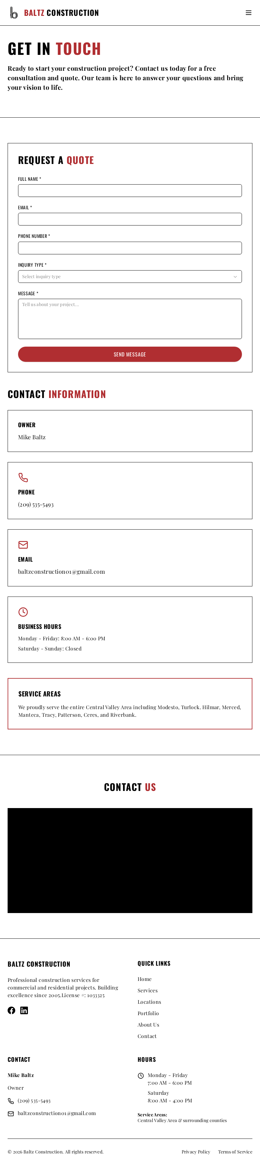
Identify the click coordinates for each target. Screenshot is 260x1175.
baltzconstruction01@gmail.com (61, 571)
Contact (147, 1036)
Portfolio (148, 1013)
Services (148, 990)
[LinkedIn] (24, 1010)
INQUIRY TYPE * (32, 265)
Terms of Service (235, 1152)
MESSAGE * (28, 293)
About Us (148, 1024)
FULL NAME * (30, 179)
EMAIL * (25, 207)
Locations (149, 1001)
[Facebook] (11, 1010)
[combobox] (130, 276)
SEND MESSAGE (130, 354)
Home (145, 979)
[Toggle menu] (248, 12)
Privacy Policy (196, 1152)
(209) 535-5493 (36, 504)
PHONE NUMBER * (34, 236)
